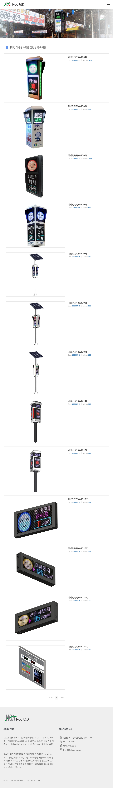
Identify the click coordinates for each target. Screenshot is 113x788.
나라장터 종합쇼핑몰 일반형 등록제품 (27, 47)
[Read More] (56, 78)
